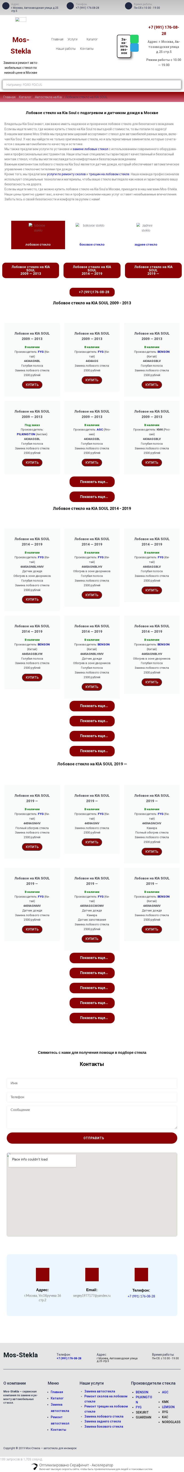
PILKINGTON (26, 434)
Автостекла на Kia (48, 97)
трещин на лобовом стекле (109, 174)
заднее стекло (145, 244)
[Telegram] (134, 47)
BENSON (164, 351)
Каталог (25, 97)
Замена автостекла (99, 1391)
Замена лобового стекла (103, 1416)
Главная (9, 97)
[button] (92, 481)
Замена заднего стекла (102, 1421)
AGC (100, 429)
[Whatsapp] (134, 39)
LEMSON (168, 1407)
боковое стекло (92, 244)
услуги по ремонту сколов (66, 174)
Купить (32, 385)
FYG (41, 351)
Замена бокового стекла (103, 1426)
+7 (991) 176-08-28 (87, 7)
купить (32, 929)
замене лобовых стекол (90, 149)
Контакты (58, 1429)
